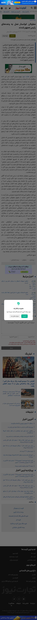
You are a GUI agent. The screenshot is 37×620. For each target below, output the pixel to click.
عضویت (24, 316)
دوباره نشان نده (15, 316)
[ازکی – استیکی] (18, 2)
